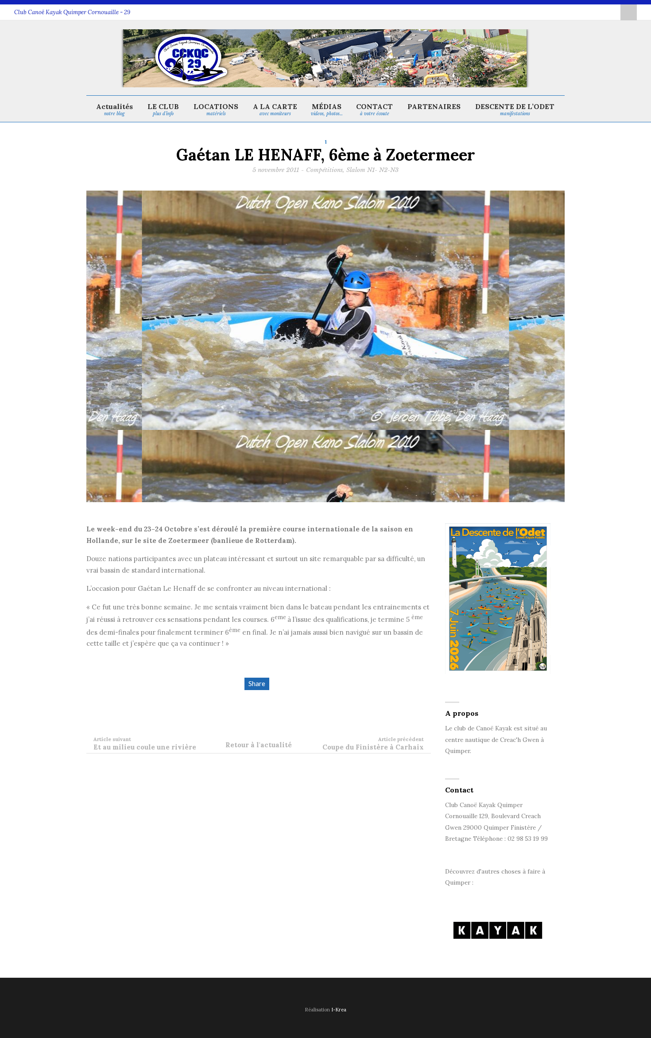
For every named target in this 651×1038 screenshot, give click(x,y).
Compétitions (324, 170)
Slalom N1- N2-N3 (372, 170)
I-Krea (338, 1010)
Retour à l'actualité (258, 745)
